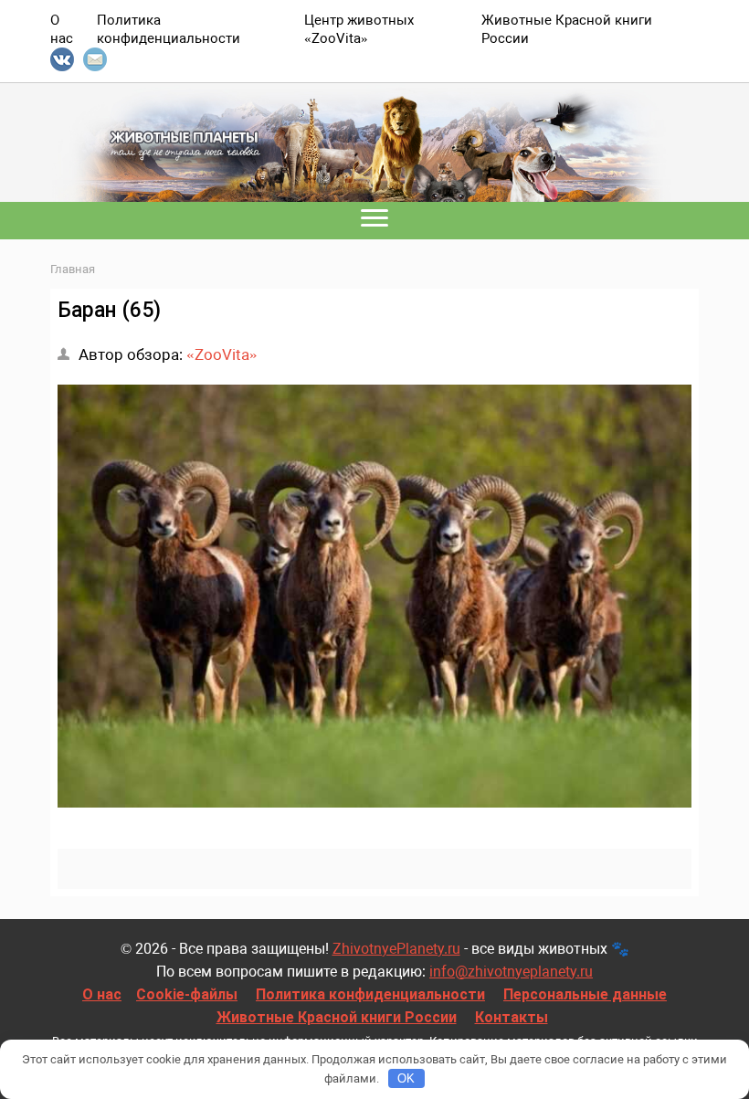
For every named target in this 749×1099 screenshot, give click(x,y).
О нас (101, 994)
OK (406, 1078)
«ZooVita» (222, 354)
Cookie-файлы (186, 994)
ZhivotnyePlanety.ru (396, 948)
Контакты (511, 1017)
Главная (72, 269)
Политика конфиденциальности (370, 994)
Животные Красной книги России (336, 1017)
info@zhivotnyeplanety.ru (511, 971)
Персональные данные (585, 994)
